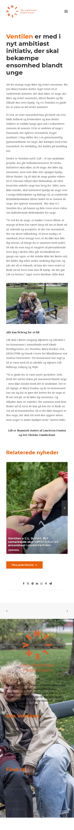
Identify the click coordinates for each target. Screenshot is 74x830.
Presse (9, 738)
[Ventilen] (21, 11)
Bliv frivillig (12, 735)
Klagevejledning (15, 746)
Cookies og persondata (18, 750)
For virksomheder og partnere (22, 731)
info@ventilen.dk (17, 805)
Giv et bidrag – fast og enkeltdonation (26, 727)
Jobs (8, 742)
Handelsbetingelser (16, 754)
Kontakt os (11, 758)
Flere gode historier (23, 565)
